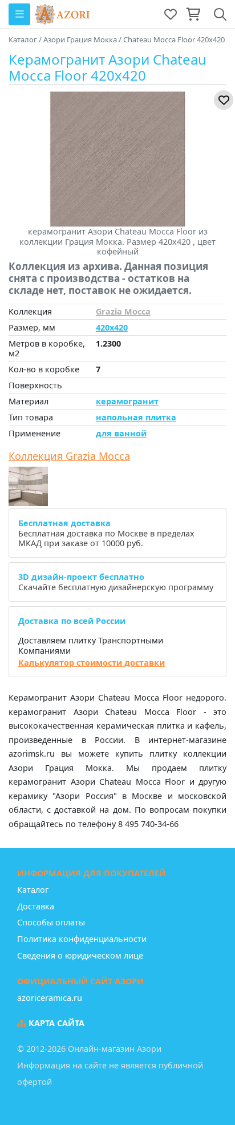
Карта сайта (55, 1022)
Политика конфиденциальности (82, 938)
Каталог (32, 889)
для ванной (121, 433)
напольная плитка (136, 417)
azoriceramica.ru (49, 997)
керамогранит (127, 401)
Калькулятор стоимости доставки (91, 662)
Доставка (35, 906)
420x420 (112, 327)
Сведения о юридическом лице (80, 955)
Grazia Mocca (123, 311)
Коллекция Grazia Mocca (69, 456)
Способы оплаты (51, 922)
